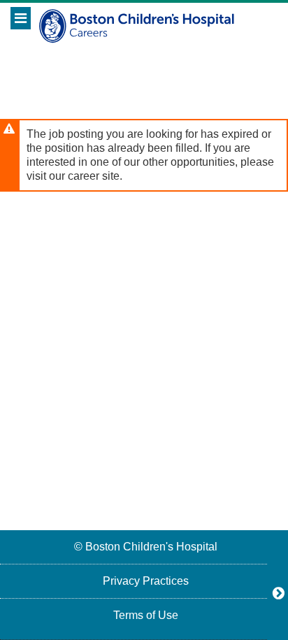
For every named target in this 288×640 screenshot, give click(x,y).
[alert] (144, 155)
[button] (20, 18)
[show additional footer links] (279, 592)
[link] (144, 547)
